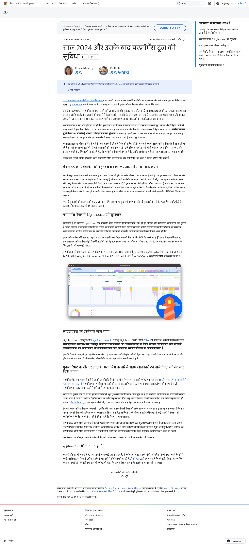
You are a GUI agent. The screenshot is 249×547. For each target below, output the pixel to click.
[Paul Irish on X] (111, 73)
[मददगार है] (179, 39)
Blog (6, 12)
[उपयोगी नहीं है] (184, 39)
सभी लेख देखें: (75, 90)
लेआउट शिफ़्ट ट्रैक (78, 402)
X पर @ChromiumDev (176, 515)
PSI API (147, 340)
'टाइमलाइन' (77, 104)
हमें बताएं (136, 458)
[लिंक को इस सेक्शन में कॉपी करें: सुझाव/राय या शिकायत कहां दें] (105, 446)
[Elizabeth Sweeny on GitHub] (80, 73)
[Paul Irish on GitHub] (115, 73)
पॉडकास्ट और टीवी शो (93, 529)
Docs (47, 3)
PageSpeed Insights (101, 340)
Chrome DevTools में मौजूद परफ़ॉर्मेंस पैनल (82, 100)
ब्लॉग (74, 3)
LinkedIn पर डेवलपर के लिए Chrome (182, 524)
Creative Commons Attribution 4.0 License (123, 488)
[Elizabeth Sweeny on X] (76, 73)
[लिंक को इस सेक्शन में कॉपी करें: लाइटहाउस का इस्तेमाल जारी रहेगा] (112, 331)
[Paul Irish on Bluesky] (124, 73)
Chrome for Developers (73, 39)
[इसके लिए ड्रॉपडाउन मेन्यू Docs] (53, 3)
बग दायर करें (8, 515)
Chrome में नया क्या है (90, 3)
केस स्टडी (63, 3)
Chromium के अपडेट (94, 515)
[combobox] (190, 3)
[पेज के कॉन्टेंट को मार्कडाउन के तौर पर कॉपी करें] (92, 57)
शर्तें (4, 541)
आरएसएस (171, 529)
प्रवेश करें (242, 3)
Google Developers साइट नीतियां (99, 491)
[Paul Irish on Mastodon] (119, 73)
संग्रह (87, 524)
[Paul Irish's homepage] (128, 73)
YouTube (171, 519)
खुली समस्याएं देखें (10, 519)
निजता (11, 541)
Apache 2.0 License (172, 488)
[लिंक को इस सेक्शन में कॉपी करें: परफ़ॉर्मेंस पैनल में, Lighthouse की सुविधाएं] (124, 215)
